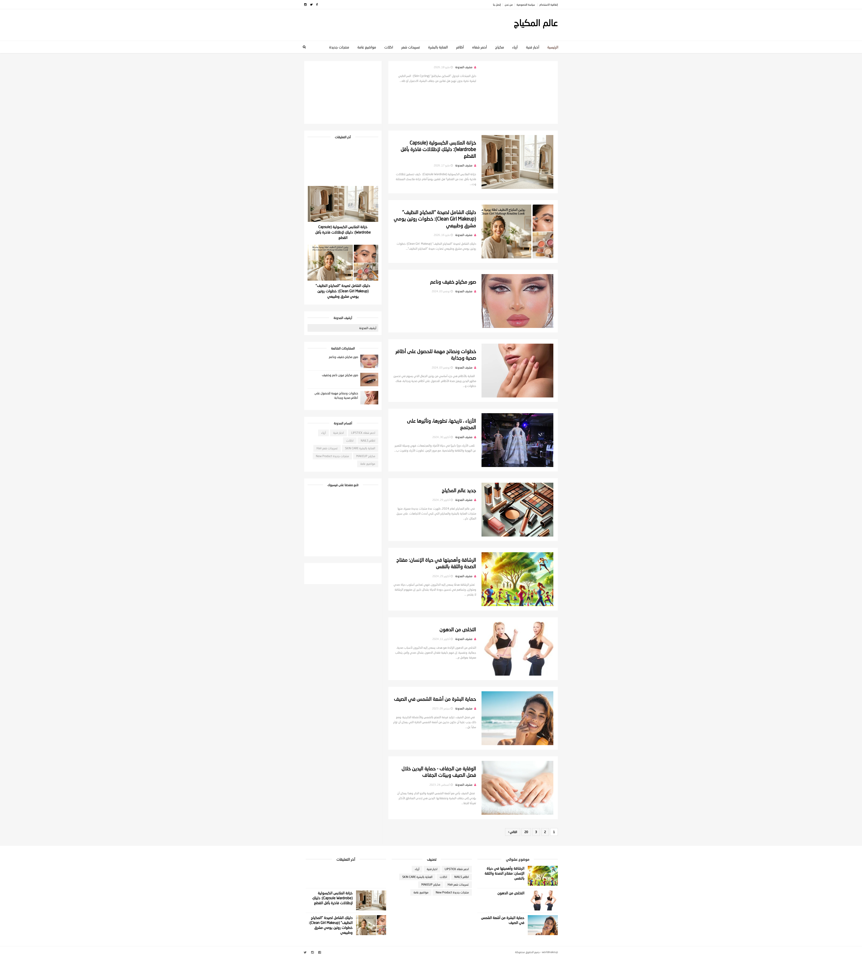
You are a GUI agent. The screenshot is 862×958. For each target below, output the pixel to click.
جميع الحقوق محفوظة (527, 952)
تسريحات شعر (410, 47)
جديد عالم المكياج (459, 490)
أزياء (515, 47)
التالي (513, 832)
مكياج (499, 47)
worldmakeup (550, 952)
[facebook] (317, 4)
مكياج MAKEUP (365, 456)
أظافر (460, 47)
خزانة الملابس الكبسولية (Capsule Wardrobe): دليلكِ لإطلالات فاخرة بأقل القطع (438, 149)
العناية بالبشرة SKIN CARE (360, 448)
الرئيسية (552, 47)
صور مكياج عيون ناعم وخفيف (340, 375)
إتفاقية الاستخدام (548, 4)
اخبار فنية (338, 432)
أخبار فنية (532, 47)
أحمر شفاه (479, 47)
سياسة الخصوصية (526, 4)
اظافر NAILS (368, 440)
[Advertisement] (386, 23)
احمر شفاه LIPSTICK (363, 432)
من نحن (509, 4)
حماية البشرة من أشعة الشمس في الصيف (435, 699)
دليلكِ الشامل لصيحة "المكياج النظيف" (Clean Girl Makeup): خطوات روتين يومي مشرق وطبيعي (435, 218)
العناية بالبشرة (438, 47)
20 (526, 832)
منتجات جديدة (339, 47)
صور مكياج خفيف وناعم (453, 282)
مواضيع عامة (366, 47)
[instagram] (305, 4)
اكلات (388, 47)
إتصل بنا (497, 4)
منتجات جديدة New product (332, 456)
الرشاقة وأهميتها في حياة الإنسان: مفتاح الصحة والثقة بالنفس (504, 873)
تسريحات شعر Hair (327, 448)
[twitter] (311, 4)
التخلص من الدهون (458, 629)
